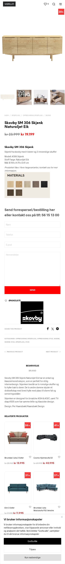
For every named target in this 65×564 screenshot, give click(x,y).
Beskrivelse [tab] (32, 366)
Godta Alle (32, 541)
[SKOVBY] (32, 312)
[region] (32, 539)
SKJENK (48, 115)
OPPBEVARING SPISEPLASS (32, 115)
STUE (27, 342)
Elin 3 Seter (10, 508)
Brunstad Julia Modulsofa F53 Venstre (44, 509)
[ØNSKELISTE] (30, 457)
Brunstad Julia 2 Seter (14, 458)
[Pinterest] (58, 329)
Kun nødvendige (33, 557)
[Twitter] (53, 329)
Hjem (7, 115)
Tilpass (32, 549)
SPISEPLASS (16, 115)
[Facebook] (48, 329)
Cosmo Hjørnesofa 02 (43, 458)
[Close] (62, 517)
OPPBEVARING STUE (45, 339)
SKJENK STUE (10, 342)
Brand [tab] (32, 371)
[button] (46, 3)
